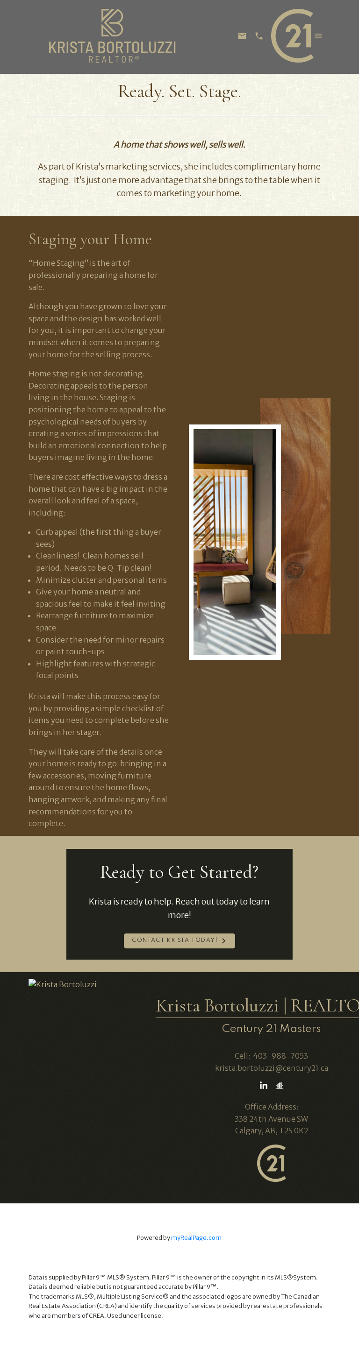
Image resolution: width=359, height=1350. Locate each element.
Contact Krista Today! (175, 940)
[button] (179, 940)
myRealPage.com (196, 1237)
